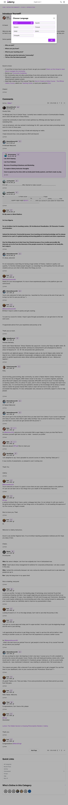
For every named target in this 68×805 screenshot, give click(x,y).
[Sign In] (63, 1)
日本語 (15, 31)
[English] (11, 2)
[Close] (54, 18)
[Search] (60, 1)
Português (16, 35)
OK (51, 40)
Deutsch (16, 27)
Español (37, 23)
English (16, 23)
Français (37, 27)
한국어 (37, 31)
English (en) (37, 2)
